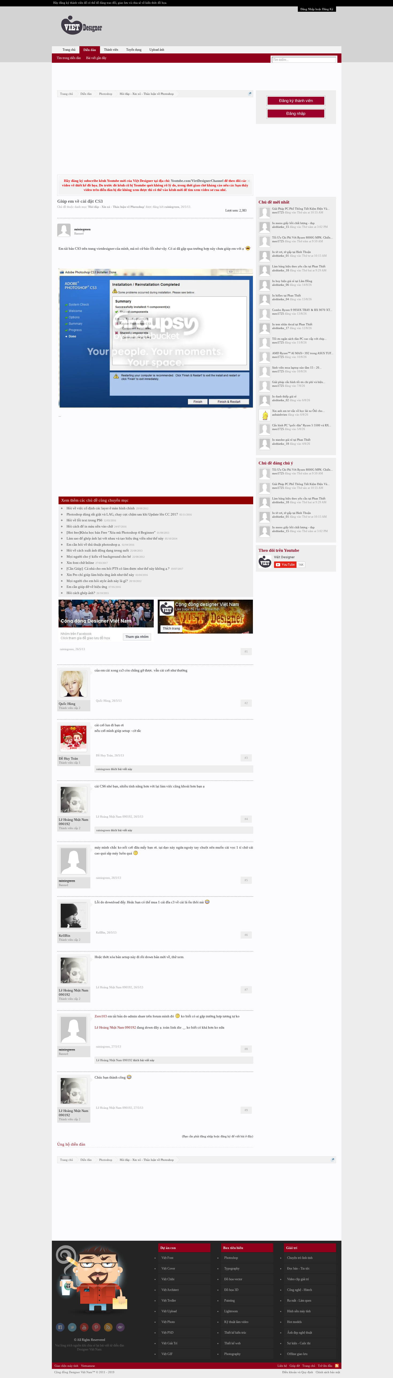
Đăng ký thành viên (296, 101)
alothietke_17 (280, 328)
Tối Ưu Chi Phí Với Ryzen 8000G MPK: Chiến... (302, 237)
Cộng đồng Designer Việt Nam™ (84, 1372)
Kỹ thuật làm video (236, 1322)
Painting (229, 1300)
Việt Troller (168, 1300)
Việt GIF (167, 1354)
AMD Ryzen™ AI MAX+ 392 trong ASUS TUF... (302, 353)
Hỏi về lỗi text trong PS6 (84, 520)
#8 (246, 1049)
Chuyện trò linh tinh (300, 1258)
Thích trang (171, 628)
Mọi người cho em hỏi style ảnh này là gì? (97, 581)
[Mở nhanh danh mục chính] (250, 93)
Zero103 (101, 1016)
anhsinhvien (279, 414)
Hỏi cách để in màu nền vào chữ (90, 526)
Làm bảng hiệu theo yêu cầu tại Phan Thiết (298, 266)
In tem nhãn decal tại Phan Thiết (292, 324)
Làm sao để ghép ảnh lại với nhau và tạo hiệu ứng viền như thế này (115, 538)
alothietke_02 (280, 400)
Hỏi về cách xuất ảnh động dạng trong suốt (98, 550)
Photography (232, 1354)
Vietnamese (88, 1365)
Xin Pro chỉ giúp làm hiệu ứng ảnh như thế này (100, 575)
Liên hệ (282, 1365)
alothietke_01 (280, 255)
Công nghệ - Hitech (299, 1290)
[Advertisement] (196, 76)
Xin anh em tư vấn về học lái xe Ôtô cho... (298, 410)
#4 (246, 819)
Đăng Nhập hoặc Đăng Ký (316, 9)
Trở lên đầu (325, 1365)
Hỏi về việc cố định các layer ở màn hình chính (101, 508)
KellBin (64, 936)
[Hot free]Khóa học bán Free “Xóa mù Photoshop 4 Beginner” (111, 532)
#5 (246, 880)
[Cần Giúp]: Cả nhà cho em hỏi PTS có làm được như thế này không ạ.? (118, 569)
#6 (246, 934)
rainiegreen (171, 206)
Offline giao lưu (297, 1354)
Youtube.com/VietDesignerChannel (197, 181)
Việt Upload (169, 1311)
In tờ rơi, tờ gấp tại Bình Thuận (291, 251)
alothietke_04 (280, 299)
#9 (246, 1110)
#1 (246, 651)
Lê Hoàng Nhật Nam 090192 (73, 822)
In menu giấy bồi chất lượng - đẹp (293, 223)
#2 (246, 703)
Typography (232, 1268)
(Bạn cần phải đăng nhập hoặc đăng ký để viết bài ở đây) (217, 1136)
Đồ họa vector (233, 1279)
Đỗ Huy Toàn (68, 758)
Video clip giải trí (298, 1279)
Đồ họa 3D (231, 1290)
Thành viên (111, 50)
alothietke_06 (280, 284)
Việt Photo (168, 1322)
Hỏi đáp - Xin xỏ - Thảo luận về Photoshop (116, 206)
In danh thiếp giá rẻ (284, 396)
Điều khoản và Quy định (297, 1372)
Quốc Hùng (67, 704)
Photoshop (231, 1258)
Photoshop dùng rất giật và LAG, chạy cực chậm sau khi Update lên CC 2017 (122, 514)
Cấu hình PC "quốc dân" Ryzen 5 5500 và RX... (301, 425)
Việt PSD (167, 1332)
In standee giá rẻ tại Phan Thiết (291, 439)
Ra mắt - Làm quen (299, 1300)
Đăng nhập (295, 113)
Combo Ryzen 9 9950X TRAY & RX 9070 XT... (302, 309)
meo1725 (278, 212)
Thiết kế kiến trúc (235, 1332)
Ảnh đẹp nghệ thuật (299, 1332)
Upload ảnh (156, 50)
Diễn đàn (89, 50)
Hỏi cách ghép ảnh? (81, 593)
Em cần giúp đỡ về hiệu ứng (87, 587)
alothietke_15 (280, 226)
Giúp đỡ (295, 1365)
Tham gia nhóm (137, 637)
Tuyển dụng (133, 50)
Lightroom (231, 1311)
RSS (337, 1366)
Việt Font (167, 1258)
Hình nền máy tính (299, 1311)
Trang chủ (69, 50)
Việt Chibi (167, 1279)
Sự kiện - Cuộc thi (298, 1343)
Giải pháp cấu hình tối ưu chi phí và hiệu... (298, 382)
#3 (246, 757)
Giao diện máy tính (66, 1365)
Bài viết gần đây (96, 58)
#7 (246, 989)
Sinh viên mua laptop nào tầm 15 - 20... (297, 367)
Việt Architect (170, 1290)
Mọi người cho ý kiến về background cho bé (99, 557)
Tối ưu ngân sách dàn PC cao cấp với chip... (299, 338)
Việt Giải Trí (169, 1343)
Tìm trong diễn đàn (69, 58)
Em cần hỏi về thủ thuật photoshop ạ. (94, 544)
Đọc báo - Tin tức (298, 1268)
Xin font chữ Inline (80, 563)
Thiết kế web (232, 1343)
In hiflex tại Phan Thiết (286, 295)
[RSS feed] (108, 1330)
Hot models (294, 1322)
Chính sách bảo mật (328, 1372)
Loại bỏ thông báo (249, 181)
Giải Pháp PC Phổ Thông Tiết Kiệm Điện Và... (301, 208)
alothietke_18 (280, 270)
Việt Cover (168, 1268)
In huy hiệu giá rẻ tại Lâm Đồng (292, 281)
